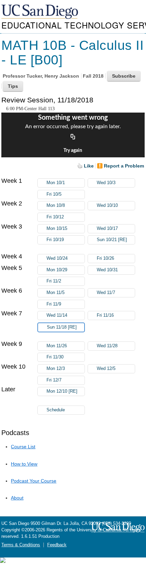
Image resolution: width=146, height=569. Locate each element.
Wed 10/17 (107, 228)
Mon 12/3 (56, 368)
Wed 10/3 (106, 182)
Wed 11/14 (57, 315)
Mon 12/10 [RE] (62, 391)
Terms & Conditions (20, 545)
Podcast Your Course (33, 481)
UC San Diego (40, 12)
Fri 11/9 (54, 304)
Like (89, 166)
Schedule (56, 410)
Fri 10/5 (54, 194)
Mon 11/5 (56, 292)
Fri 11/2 (54, 281)
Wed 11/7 (106, 292)
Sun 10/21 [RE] (112, 239)
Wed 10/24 (57, 258)
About (17, 498)
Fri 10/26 (105, 258)
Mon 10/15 (57, 228)
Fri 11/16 (105, 315)
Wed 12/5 (106, 368)
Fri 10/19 (55, 239)
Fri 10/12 (55, 217)
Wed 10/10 (107, 205)
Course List (23, 446)
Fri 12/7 (54, 380)
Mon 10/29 (57, 270)
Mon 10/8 (56, 205)
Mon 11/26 (57, 346)
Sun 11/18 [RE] (62, 327)
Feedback (57, 545)
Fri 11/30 (55, 357)
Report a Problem (124, 166)
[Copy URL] (73, 137)
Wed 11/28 (107, 346)
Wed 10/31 (107, 270)
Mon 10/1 (56, 182)
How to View (24, 464)
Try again (72, 150)
